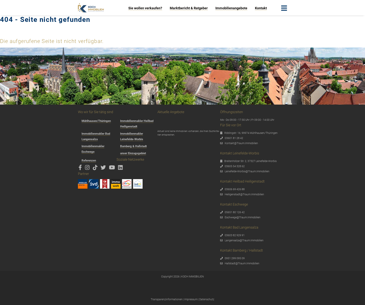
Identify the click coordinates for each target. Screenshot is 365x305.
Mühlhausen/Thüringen (96, 121)
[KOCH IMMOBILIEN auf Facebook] (81, 168)
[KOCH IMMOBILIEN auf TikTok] (95, 168)
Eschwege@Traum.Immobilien (242, 217)
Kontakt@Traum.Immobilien (241, 143)
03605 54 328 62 (235, 166)
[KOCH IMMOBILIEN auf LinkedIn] (121, 168)
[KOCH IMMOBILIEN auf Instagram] (88, 168)
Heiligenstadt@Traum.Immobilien (244, 194)
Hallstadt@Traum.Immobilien (242, 263)
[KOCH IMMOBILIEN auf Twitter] (104, 168)
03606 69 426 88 (235, 189)
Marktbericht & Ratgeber (189, 8)
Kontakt (261, 8)
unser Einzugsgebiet (133, 153)
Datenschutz (206, 299)
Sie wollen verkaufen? (145, 8)
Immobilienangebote (231, 8)
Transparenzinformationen (166, 299)
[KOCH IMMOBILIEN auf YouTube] (112, 168)
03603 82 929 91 (235, 235)
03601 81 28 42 (234, 138)
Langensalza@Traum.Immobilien (244, 240)
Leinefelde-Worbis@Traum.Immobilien (247, 171)
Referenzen (89, 160)
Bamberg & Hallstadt (133, 146)
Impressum (191, 299)
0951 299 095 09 (235, 258)
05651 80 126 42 (235, 212)
